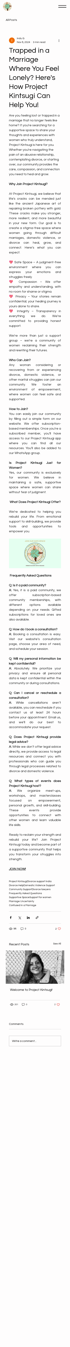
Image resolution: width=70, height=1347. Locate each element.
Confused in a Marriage (22, 905)
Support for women (40, 897)
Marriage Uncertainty (21, 901)
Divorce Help (16, 885)
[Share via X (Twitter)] (19, 917)
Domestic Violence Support (39, 885)
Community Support (20, 889)
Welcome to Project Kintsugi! (31, 990)
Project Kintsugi (18, 881)
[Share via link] (37, 917)
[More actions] (59, 40)
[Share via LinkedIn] (28, 917)
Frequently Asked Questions (25, 893)
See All (57, 943)
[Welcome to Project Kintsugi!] (35, 967)
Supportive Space (19, 897)
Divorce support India (39, 881)
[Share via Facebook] (10, 917)
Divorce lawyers (41, 889)
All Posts (11, 19)
